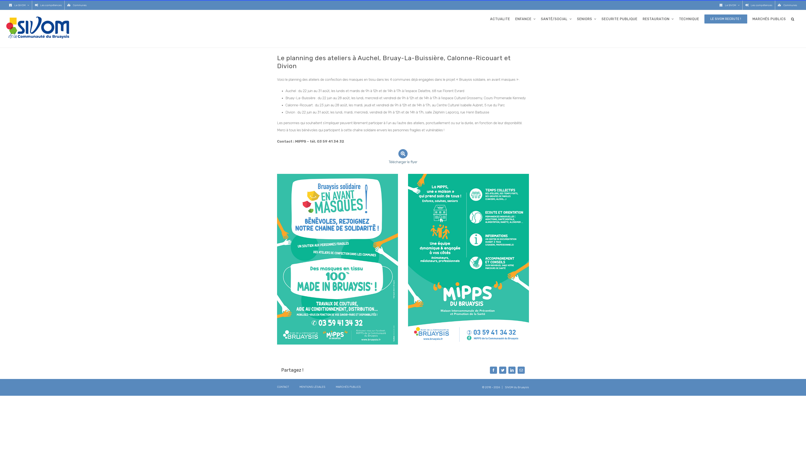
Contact (283, 386)
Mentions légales (312, 386)
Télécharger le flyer (403, 162)
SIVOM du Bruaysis (517, 387)
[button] (792, 19)
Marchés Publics (348, 386)
